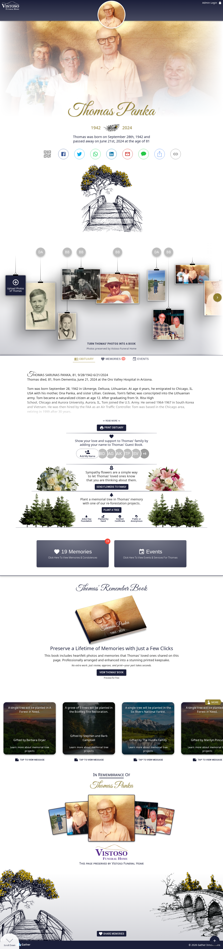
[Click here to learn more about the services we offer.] (111, 852)
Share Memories (113, 933)
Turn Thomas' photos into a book (111, 343)
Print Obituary (113, 427)
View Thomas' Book (111, 672)
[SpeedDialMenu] (215, 941)
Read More (111, 421)
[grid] (111, 300)
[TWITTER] (79, 154)
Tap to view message (32, 760)
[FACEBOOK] (63, 154)
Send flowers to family (111, 486)
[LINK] (175, 154)
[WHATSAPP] (95, 154)
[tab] (84, 358)
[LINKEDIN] (111, 154)
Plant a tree (111, 510)
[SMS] (143, 154)
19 (107, 541)
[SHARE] (159, 154)
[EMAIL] (127, 154)
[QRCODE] (47, 154)
